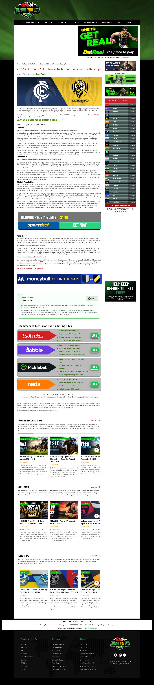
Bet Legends (116, 148)
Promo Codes (90, 22)
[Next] (96, 450)
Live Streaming (84, 660)
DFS (118, 22)
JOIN (94, 335)
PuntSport (116, 145)
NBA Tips (24, 653)
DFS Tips (24, 663)
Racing (74, 22)
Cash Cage (116, 155)
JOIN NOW (132, 105)
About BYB (83, 644)
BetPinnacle (116, 182)
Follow (93, 298)
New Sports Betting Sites (88, 666)
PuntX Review (56, 663)
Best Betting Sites (30, 22)
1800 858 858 (50, 397)
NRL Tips (24, 647)
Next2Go (115, 189)
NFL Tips (24, 666)
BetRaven (116, 115)
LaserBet (115, 192)
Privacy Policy (84, 657)
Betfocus (115, 135)
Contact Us (83, 647)
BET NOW (80, 225)
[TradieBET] (120, 73)
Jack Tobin (41, 74)
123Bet (115, 172)
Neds (114, 122)
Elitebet (115, 199)
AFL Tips (24, 64)
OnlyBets (115, 138)
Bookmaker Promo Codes (88, 669)
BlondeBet (116, 132)
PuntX (114, 152)
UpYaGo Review (57, 653)
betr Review (56, 657)
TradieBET (116, 112)
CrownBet (116, 162)
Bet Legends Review (58, 669)
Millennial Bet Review (59, 666)
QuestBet (116, 185)
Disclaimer (83, 650)
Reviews (61, 22)
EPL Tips (23, 669)
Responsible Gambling (87, 653)
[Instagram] (124, 655)
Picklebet (115, 125)
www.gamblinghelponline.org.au (87, 397)
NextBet (115, 168)
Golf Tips (24, 660)
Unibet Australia (118, 142)
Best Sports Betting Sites (88, 663)
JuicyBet (115, 175)
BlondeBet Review (58, 660)
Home (19, 64)
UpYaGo (115, 165)
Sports (47, 22)
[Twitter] (120, 655)
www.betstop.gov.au (90, 628)
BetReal (115, 118)
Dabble (115, 108)
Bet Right (116, 128)
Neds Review (56, 650)
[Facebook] (115, 655)
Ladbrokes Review (58, 644)
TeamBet (115, 158)
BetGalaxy (116, 202)
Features (106, 22)
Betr (114, 195)
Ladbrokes (116, 105)
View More (95, 420)
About (129, 22)
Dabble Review (57, 647)
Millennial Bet (117, 179)
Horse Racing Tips (27, 657)
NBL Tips (24, 650)
